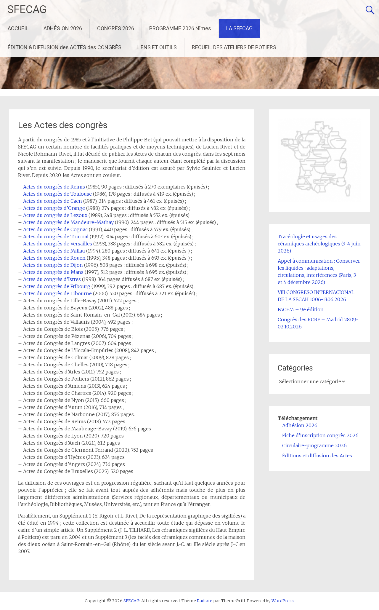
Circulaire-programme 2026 (314, 445)
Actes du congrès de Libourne (57, 293)
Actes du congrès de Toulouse (57, 194)
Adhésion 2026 (299, 425)
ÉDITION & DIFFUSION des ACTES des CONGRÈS (64, 47)
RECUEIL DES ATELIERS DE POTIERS (234, 47)
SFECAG (27, 9)
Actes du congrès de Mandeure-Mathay (68, 222)
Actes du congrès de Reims (54, 187)
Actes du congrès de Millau (54, 251)
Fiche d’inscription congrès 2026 (320, 435)
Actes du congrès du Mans (53, 272)
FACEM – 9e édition (301, 309)
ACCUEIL (18, 28)
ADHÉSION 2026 (63, 28)
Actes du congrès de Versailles (57, 244)
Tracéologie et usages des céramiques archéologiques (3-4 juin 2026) (319, 244)
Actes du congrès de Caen (52, 201)
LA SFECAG (239, 28)
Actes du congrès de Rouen (54, 258)
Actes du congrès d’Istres (52, 279)
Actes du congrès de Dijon (53, 265)
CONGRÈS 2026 (115, 28)
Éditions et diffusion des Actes (317, 456)
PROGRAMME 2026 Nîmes (180, 28)
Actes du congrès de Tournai (56, 236)
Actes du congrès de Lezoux (55, 215)
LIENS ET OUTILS (156, 47)
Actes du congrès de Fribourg (56, 286)
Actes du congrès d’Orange (54, 208)
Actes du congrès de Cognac (55, 229)
